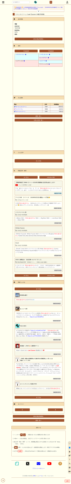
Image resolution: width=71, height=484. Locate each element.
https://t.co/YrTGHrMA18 (34, 336)
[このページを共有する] (3, 480)
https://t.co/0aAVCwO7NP (38, 330)
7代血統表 (51, 51)
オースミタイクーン (21, 106)
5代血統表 (26, 51)
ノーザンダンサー (43, 54)
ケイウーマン (19, 109)
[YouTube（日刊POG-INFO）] (49, 464)
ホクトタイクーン (20, 111)
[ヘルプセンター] (60, 463)
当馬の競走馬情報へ (38, 39)
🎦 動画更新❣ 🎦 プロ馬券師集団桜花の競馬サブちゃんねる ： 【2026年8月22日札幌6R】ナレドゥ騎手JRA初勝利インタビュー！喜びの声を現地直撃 (38, 8)
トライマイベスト (20, 54)
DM (34, 475)
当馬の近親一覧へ (38, 120)
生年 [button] (46, 104)
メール (41, 475)
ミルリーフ (42, 61)
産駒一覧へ (39, 116)
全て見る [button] (26, 177)
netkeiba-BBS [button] (51, 177)
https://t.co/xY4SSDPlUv (37, 317)
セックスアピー (43, 57)
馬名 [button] (15, 104)
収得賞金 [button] (56, 104)
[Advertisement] (38, 80)
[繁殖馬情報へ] (25, 54)
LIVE (67, 481)
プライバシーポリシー (38, 468)
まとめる (38, 161)
